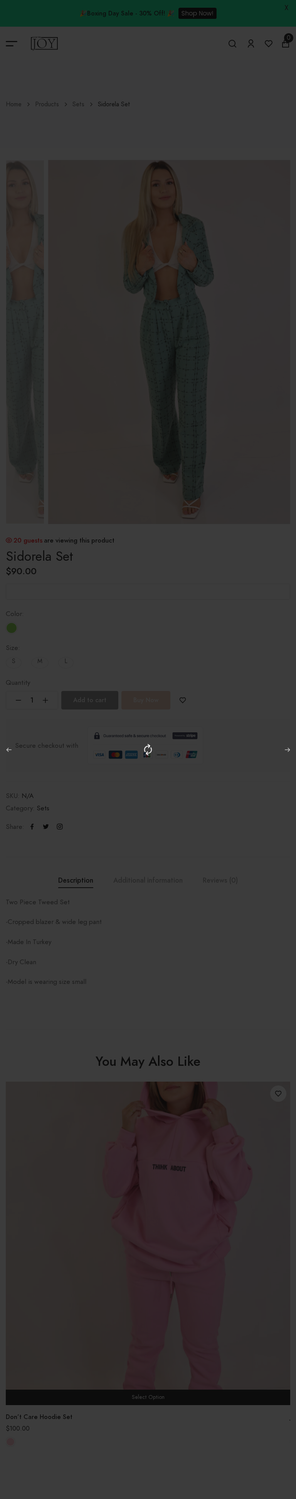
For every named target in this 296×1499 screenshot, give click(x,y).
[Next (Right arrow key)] (287, 749)
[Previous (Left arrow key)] (8, 749)
